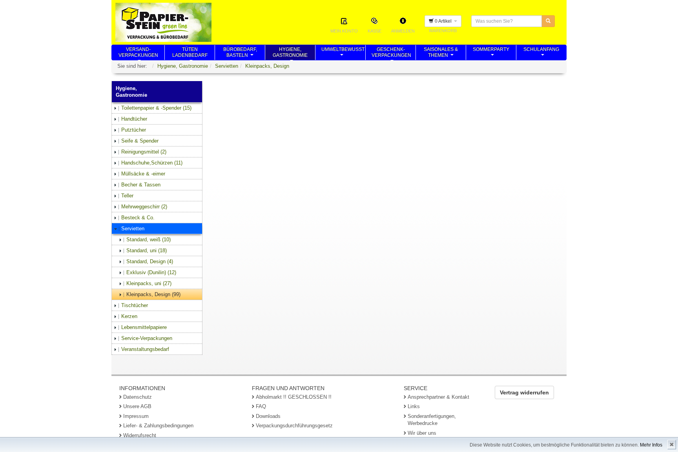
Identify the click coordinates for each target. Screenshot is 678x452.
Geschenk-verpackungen (391, 53)
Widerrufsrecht (139, 435)
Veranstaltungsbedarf (145, 349)
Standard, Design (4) (149, 261)
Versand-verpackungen (138, 53)
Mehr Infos (651, 445)
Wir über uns (422, 433)
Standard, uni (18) (146, 250)
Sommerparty (491, 53)
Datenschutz (137, 397)
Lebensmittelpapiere (144, 327)
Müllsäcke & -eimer (143, 174)
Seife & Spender (140, 141)
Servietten (226, 66)
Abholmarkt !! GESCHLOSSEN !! (294, 397)
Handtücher (134, 119)
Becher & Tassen (140, 185)
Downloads (268, 416)
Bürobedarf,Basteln (240, 53)
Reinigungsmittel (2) (143, 152)
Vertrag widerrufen (524, 392)
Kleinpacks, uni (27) (148, 283)
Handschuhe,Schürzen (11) (151, 163)
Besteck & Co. (138, 218)
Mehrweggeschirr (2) (144, 207)
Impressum (136, 416)
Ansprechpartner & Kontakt (438, 397)
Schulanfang (541, 53)
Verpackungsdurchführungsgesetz (294, 425)
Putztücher (133, 130)
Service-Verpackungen (146, 338)
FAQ (261, 406)
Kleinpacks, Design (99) (153, 294)
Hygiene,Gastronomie (290, 53)
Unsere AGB (137, 406)
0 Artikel (444, 21)
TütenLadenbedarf (190, 53)
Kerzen (129, 316)
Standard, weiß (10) (148, 239)
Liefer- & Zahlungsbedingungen (158, 425)
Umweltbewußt (343, 53)
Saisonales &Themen (441, 53)
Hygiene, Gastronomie (182, 66)
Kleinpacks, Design (267, 66)
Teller (127, 196)
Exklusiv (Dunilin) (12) (151, 272)
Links (414, 406)
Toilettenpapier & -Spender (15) (156, 108)
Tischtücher (134, 305)
